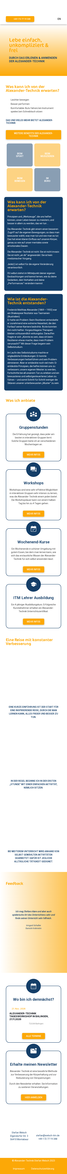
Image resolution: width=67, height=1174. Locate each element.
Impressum (19, 1168)
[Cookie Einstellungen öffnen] (5, 1169)
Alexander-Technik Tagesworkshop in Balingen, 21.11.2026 (28, 1016)
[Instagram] (38, 1152)
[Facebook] (29, 1152)
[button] (43, 19)
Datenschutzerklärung (42, 1168)
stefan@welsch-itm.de (48, 1135)
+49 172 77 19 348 (47, 1139)
